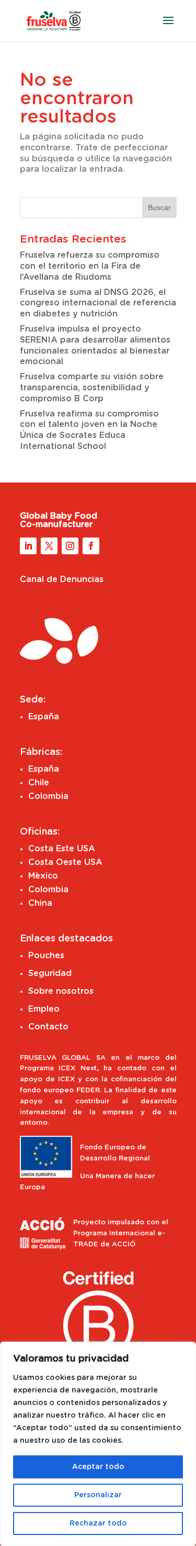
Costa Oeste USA (65, 862)
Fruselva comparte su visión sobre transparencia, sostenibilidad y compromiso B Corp (92, 387)
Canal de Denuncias (61, 579)
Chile (38, 783)
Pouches (46, 955)
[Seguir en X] (49, 546)
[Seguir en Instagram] (70, 546)
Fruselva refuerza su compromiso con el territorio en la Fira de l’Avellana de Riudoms (89, 266)
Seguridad (50, 973)
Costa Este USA (61, 849)
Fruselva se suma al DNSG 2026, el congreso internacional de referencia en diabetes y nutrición (98, 303)
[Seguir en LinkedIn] (28, 546)
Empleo (44, 1009)
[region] (98, 1444)
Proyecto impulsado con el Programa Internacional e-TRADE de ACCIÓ (120, 1233)
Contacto (48, 1027)
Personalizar (98, 1495)
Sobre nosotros (61, 991)
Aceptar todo (98, 1467)
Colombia (48, 796)
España (43, 716)
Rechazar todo (98, 1523)
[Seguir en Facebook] (91, 546)
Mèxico (43, 876)
